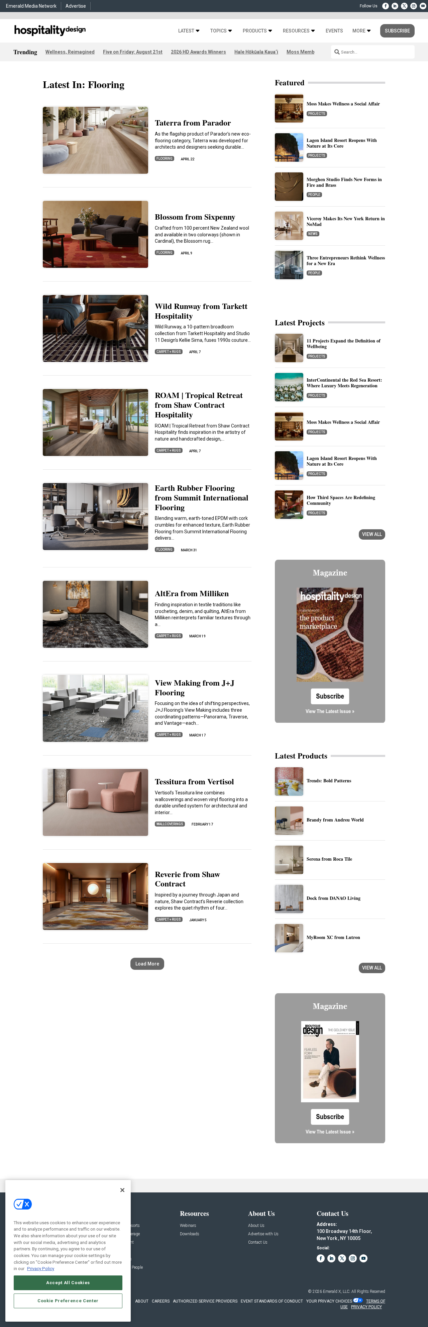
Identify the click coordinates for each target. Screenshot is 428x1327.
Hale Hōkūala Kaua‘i (256, 52)
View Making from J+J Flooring (194, 687)
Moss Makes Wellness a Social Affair (343, 103)
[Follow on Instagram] (413, 6)
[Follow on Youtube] (423, 6)
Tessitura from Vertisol (194, 781)
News (313, 234)
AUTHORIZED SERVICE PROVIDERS (205, 1301)
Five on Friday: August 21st (133, 52)
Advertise (76, 6)
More (358, 30)
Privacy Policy (40, 1268)
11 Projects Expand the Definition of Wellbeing (344, 343)
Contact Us (258, 1242)
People (314, 195)
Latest (186, 30)
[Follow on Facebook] (385, 6)
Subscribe (397, 30)
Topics (218, 30)
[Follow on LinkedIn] (395, 6)
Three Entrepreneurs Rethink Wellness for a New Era (346, 260)
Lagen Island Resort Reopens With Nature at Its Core (342, 143)
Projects (316, 113)
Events (334, 30)
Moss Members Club (310, 52)
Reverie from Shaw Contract (187, 878)
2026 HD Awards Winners (198, 52)
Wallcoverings (169, 824)
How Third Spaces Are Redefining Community (341, 500)
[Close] (122, 1190)
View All (372, 534)
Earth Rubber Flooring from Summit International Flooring (201, 497)
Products (255, 30)
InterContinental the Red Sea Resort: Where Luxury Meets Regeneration (344, 382)
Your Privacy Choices (329, 1301)
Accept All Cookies (68, 1282)
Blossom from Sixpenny (195, 216)
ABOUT (141, 1301)
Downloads (189, 1234)
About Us (256, 1226)
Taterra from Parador (193, 122)
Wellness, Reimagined (70, 52)
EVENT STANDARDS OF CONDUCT (272, 1301)
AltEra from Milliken (192, 593)
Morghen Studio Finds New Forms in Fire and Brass (344, 182)
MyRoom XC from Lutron (333, 937)
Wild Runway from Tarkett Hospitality (201, 310)
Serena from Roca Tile (329, 858)
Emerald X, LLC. (336, 1291)
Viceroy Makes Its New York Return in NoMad (346, 221)
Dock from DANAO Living (333, 898)
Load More (147, 963)
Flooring (164, 158)
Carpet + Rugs (168, 352)
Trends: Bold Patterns (329, 780)
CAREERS (161, 1301)
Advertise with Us (263, 1234)
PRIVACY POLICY (366, 1307)
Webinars (188, 1226)
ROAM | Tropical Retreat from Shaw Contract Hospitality (199, 404)
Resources (296, 30)
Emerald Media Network (31, 6)
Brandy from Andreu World (335, 819)
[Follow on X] (404, 6)
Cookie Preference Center (68, 1300)
